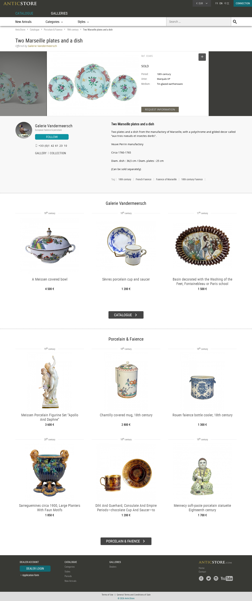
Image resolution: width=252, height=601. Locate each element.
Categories (70, 566)
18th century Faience (192, 179)
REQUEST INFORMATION (160, 109)
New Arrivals (23, 21)
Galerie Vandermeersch (54, 125)
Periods (68, 576)
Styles (67, 571)
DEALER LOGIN (35, 568)
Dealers (112, 566)
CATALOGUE (24, 13)
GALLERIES (59, 13)
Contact (202, 571)
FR (216, 3)
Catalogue (34, 29)
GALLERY (40, 153)
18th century (72, 29)
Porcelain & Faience (53, 29)
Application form (30, 575)
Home (201, 568)
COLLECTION (58, 153)
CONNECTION (243, 3)
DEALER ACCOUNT (29, 562)
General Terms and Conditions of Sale (134, 594)
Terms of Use (107, 594)
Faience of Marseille (166, 179)
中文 (226, 3)
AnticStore (20, 29)
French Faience (143, 179)
